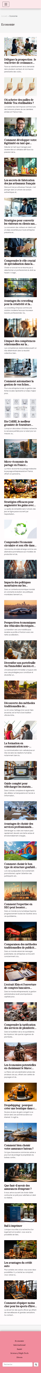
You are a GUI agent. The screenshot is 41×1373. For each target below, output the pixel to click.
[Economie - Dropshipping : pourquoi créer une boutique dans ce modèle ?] (20, 1092)
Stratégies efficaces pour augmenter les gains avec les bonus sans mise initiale (20, 505)
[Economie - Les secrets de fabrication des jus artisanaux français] (20, 167)
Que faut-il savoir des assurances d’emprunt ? (18, 1187)
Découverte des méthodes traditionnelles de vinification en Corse (19, 706)
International (19, 1345)
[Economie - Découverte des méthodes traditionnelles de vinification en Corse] (20, 690)
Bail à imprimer (13, 1225)
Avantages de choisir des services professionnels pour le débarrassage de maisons (18, 828)
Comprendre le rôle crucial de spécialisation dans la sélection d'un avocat (19, 264)
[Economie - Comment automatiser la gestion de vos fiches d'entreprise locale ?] (20, 368)
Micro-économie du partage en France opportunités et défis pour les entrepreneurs (19, 466)
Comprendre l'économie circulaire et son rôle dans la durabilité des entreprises (20, 545)
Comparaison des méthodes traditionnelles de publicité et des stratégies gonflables (20, 947)
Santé (19, 1349)
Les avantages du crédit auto (18, 1264)
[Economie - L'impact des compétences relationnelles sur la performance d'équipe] (20, 328)
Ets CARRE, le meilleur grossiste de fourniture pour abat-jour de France (19, 425)
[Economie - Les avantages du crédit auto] (20, 1249)
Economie (19, 1341)
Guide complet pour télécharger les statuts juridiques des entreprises (19, 787)
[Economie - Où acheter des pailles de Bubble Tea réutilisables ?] (20, 86)
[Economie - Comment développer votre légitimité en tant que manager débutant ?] (20, 127)
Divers (19, 1357)
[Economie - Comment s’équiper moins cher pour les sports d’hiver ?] (20, 1290)
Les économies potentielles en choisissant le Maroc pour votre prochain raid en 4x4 (20, 1069)
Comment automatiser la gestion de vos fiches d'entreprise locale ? (19, 384)
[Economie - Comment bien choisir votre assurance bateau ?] (20, 1132)
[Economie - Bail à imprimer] (20, 1213)
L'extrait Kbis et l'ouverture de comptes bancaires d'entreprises (20, 988)
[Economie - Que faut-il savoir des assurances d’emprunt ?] (20, 1172)
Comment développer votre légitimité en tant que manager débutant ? (20, 143)
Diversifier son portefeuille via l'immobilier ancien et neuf (19, 666)
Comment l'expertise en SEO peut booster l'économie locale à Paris (18, 907)
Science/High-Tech (19, 1353)
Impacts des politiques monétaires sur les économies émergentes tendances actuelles (18, 587)
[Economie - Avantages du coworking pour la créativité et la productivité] (20, 288)
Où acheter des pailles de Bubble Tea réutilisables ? (19, 101)
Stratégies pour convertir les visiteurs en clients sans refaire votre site (20, 224)
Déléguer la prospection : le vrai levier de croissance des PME (20, 63)
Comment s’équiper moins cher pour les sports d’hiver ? (20, 1306)
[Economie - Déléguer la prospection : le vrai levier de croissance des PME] (20, 46)
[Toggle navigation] (6, 4)
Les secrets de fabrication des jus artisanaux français (19, 182)
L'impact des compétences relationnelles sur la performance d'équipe (19, 344)
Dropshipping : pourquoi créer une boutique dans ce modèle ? (20, 1108)
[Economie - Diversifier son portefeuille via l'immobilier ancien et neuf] (20, 650)
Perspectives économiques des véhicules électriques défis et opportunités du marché (20, 627)
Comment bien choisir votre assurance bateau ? (18, 1147)
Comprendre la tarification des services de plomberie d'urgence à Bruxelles (20, 1028)
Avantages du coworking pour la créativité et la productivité (18, 304)
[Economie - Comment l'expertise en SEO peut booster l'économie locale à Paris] (20, 891)
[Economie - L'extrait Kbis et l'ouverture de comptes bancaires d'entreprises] (20, 971)
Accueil (4, 16)
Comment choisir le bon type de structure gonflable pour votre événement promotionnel (20, 868)
